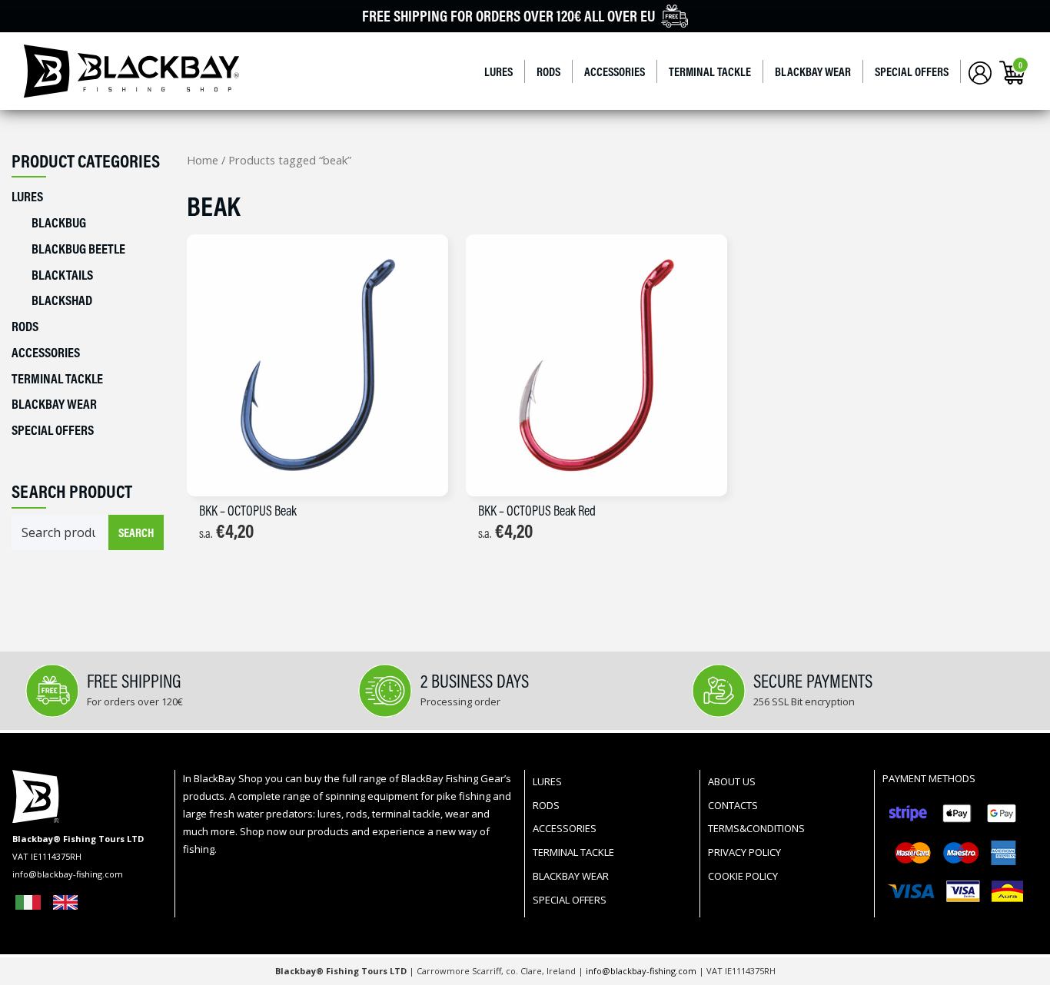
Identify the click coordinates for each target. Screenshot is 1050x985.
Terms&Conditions (756, 828)
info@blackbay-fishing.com (642, 971)
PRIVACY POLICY (744, 852)
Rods (548, 71)
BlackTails (62, 275)
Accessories (614, 71)
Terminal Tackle (710, 71)
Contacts (733, 805)
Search (136, 532)
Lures (498, 71)
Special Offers (912, 71)
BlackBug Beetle (78, 248)
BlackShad (62, 300)
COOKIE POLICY (743, 876)
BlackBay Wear (813, 71)
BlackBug (59, 222)
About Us (732, 781)
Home (202, 159)
